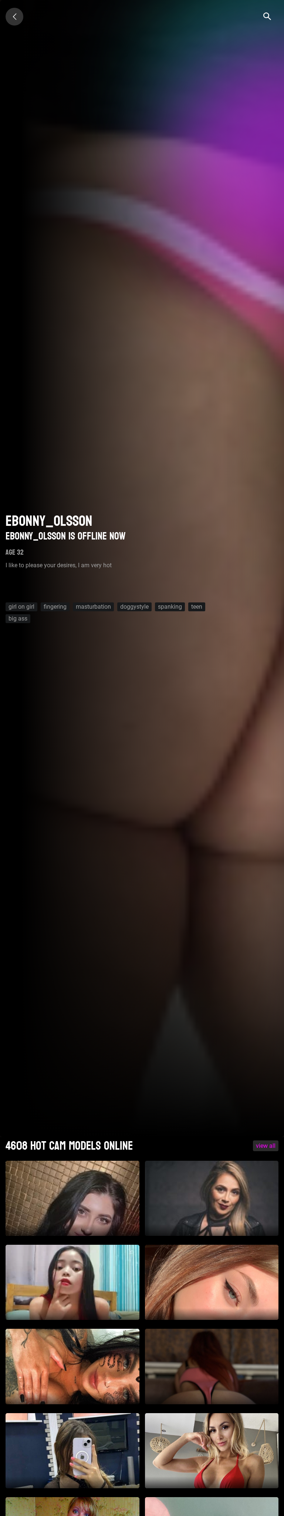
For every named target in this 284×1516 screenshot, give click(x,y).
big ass (18, 618)
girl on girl (21, 606)
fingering (55, 606)
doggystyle (134, 606)
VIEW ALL (265, 1145)
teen (196, 606)
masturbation (93, 606)
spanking (170, 606)
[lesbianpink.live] (14, 16)
